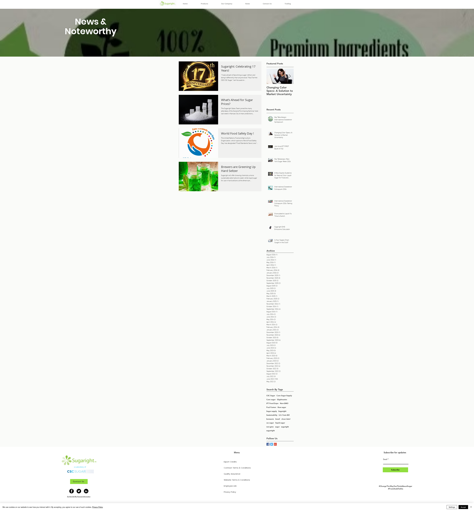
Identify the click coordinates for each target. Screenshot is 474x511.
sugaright (285, 427)
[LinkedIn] (86, 491)
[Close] (471, 507)
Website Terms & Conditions (237, 480)
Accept (463, 507)
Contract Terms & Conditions (237, 467)
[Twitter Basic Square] (271, 444)
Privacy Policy (230, 492)
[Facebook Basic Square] (268, 444)
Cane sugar (271, 399)
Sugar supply (271, 411)
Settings (452, 507)
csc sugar (270, 423)
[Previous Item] (270, 76)
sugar (277, 427)
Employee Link (230, 486)
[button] (204, 4)
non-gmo (270, 427)
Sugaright (282, 411)
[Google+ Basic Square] (275, 444)
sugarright (270, 430)
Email (385, 459)
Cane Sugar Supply (284, 395)
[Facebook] (71, 491)
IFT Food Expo (272, 403)
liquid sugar (280, 423)
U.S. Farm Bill (284, 415)
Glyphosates (282, 399)
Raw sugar (282, 407)
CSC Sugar (270, 395)
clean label (285, 419)
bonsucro (270, 419)
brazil (277, 419)
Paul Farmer (271, 407)
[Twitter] (79, 491)
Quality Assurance (232, 474)
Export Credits (230, 461)
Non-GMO (284, 403)
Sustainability (271, 415)
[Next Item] (290, 76)
